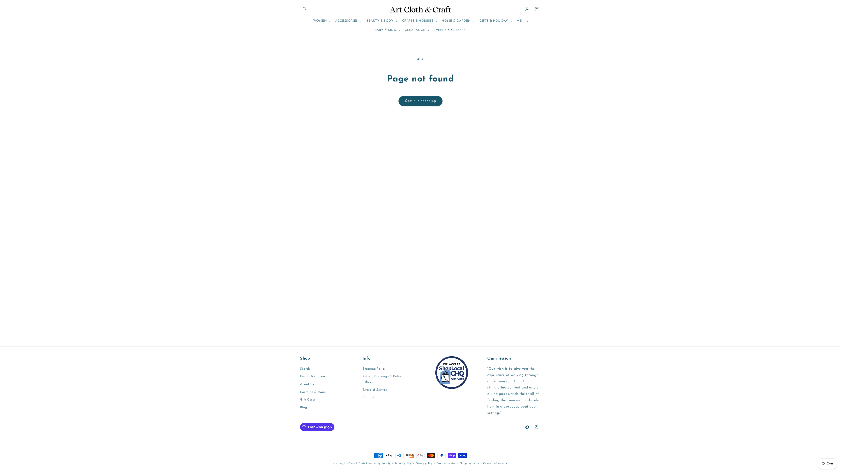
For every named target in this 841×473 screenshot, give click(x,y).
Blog (303, 407)
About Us (307, 384)
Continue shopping (420, 101)
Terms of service (446, 463)
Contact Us (370, 397)
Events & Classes (313, 376)
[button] (305, 9)
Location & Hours (313, 392)
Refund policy (402, 463)
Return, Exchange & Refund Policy (383, 379)
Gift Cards (308, 399)
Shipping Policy (374, 369)
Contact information (495, 463)
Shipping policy (469, 463)
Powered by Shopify (378, 463)
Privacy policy (423, 463)
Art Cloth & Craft (354, 463)
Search (305, 369)
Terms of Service (374, 390)
